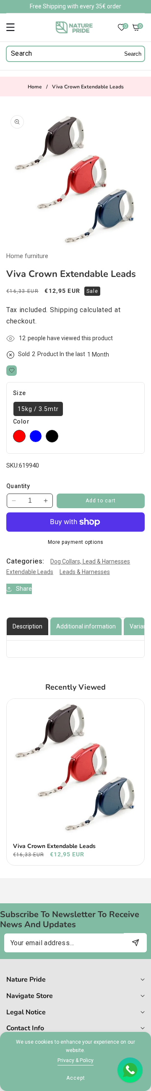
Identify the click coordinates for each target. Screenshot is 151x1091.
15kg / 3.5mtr (38, 409)
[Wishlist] (11, 370)
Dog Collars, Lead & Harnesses (90, 561)
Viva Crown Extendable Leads (54, 846)
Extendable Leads (29, 572)
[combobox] (75, 54)
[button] (15, 27)
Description (27, 626)
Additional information (86, 626)
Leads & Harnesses (85, 572)
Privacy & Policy (75, 1060)
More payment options (76, 542)
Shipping (64, 310)
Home (35, 87)
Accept (75, 1078)
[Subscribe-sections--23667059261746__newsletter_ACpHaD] (135, 942)
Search (132, 54)
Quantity (18, 486)
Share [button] (24, 588)
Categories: (25, 561)
